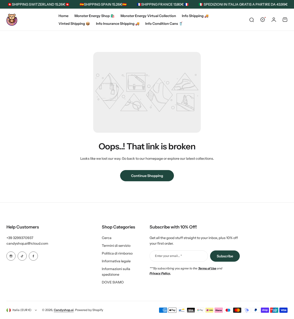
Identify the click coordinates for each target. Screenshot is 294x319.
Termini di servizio (116, 245)
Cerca (106, 238)
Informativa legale (116, 261)
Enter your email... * (168, 256)
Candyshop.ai (64, 310)
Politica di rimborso (117, 253)
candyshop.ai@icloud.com (27, 243)
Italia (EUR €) (21, 310)
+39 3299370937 (19, 238)
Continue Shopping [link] (147, 176)
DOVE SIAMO (113, 282)
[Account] (274, 19)
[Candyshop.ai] (11, 20)
